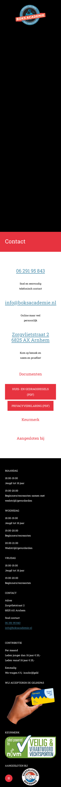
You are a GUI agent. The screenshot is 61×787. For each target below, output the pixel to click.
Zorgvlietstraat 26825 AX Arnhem (30, 337)
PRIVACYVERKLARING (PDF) (31, 406)
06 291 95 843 (30, 271)
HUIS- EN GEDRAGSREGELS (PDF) (30, 391)
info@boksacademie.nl (30, 302)
